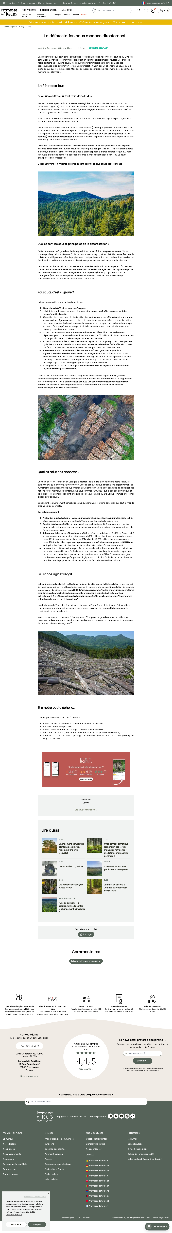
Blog (22, 27)
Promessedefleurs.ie (98, 1160)
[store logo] (9, 12)
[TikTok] (132, 1116)
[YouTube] (127, 1116)
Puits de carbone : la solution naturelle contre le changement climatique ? (72, 907)
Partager (87, 934)
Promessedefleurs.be (99, 1195)
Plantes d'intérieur (41, 15)
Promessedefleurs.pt (98, 1185)
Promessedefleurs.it (98, 1175)
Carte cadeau (51, 1174)
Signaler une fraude (95, 1143)
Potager (57, 14)
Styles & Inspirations (137, 1149)
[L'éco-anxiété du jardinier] (49, 868)
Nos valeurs (8, 1159)
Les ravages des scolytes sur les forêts (71, 886)
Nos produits (29, 10)
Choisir (107, 862)
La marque (66, 10)
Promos (84, 14)
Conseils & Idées (136, 1143)
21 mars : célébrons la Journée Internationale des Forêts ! (115, 887)
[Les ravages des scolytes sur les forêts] (49, 886)
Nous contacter (93, 1149)
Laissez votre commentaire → (86, 961)
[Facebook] (115, 1116)
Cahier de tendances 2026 (141, 1154)
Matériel (75, 14)
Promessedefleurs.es (98, 1170)
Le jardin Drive (51, 1179)
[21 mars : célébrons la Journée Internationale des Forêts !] (94, 886)
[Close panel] (48, 1194)
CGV (78, 1218)
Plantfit (48, 1159)
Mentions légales (67, 1218)
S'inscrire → (142, 1060)
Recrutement (9, 1169)
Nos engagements (12, 1154)
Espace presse (10, 1174)
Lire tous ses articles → (86, 809)
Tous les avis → (86, 1069)
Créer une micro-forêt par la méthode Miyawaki (116, 868)
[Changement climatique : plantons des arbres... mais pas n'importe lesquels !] (49, 848)
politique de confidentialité (134, 1070)
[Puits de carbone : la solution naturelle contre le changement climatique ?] (49, 905)
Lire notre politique (14, 1214)
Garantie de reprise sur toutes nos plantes (80, 3)
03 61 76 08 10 (32, 1045)
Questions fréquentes (96, 1138)
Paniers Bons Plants (54, 1169)
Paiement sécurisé (54, 1154)
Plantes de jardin (26, 15)
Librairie (66, 14)
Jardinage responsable (68, 898)
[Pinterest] (121, 1116)
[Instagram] (110, 1116)
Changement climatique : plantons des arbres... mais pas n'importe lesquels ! (71, 848)
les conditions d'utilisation (151, 1070)
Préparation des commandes (59, 1138)
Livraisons (49, 1143)
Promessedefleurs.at (98, 1180)
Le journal (132, 1138)
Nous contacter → (29, 1076)
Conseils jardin (48, 10)
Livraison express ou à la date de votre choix (39, 3)
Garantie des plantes (55, 1149)
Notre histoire (9, 1143)
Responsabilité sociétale (15, 1164)
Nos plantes (9, 1149)
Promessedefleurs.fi (98, 1206)
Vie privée (86, 1218)
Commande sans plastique (58, 1164)
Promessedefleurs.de (98, 1165)
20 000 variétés (9, 3)
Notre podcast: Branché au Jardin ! (145, 1159)
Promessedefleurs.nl (98, 1190)
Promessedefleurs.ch (98, 1201)
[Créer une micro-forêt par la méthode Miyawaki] (94, 868)
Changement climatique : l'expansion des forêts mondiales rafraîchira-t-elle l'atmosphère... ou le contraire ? (116, 849)
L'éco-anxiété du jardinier (71, 866)
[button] (139, 10)
